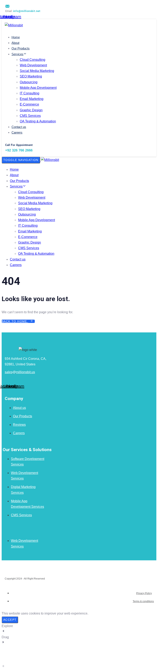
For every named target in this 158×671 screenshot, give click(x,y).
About (15, 43)
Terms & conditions (143, 601)
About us (19, 407)
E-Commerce (29, 104)
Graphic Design (31, 110)
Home (16, 37)
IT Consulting (29, 93)
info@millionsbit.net (26, 11)
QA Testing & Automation (38, 121)
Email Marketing (31, 99)
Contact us (19, 127)
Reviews (19, 424)
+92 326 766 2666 (19, 150)
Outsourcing (28, 82)
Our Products (21, 48)
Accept (9, 619)
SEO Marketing (31, 76)
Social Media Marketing (37, 71)
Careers (17, 132)
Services (17, 54)
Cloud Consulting (32, 59)
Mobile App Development (38, 87)
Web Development (33, 65)
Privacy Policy (144, 593)
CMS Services (30, 115)
